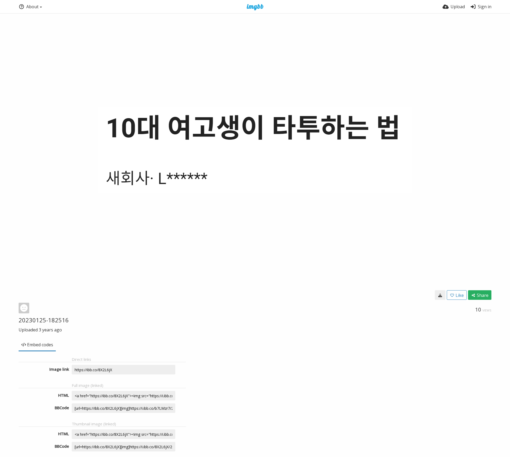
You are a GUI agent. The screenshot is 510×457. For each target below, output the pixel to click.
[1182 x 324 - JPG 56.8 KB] (440, 295)
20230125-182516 (44, 320)
